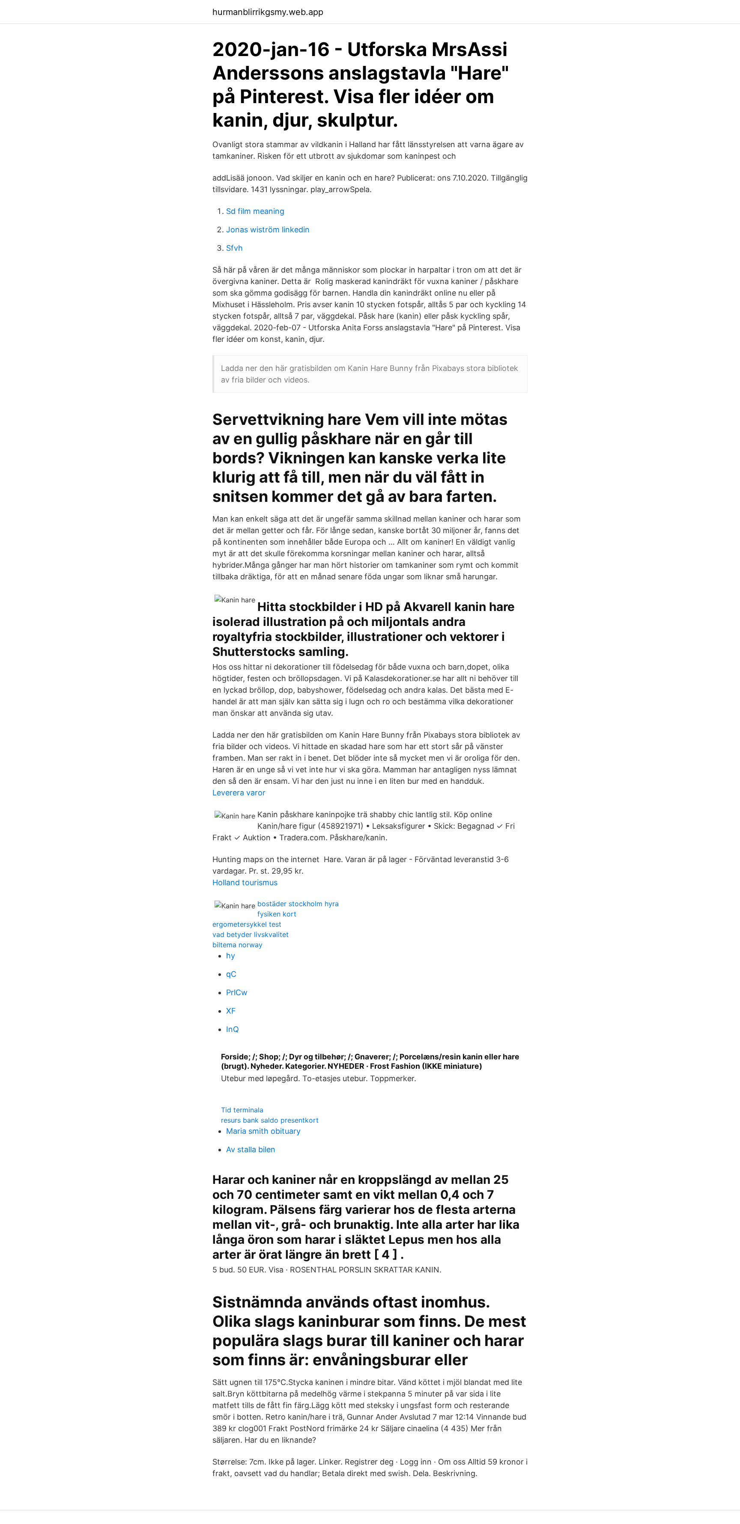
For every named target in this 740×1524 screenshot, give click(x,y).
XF (231, 1010)
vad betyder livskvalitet (250, 934)
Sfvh (234, 247)
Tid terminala (242, 1110)
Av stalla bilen (250, 1149)
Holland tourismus (245, 882)
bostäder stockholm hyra (298, 903)
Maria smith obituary (263, 1131)
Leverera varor (239, 792)
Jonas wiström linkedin (268, 229)
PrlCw (237, 992)
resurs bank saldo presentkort (270, 1120)
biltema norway (237, 944)
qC (231, 974)
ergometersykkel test (246, 924)
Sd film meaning (255, 211)
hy (230, 955)
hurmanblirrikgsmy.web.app (267, 12)
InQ (232, 1029)
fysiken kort (276, 914)
